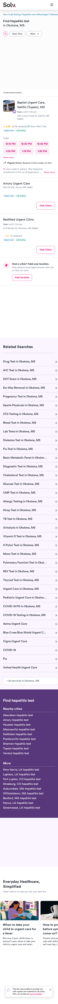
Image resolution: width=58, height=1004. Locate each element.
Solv (5, 14)
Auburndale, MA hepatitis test (22, 788)
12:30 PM (26, 143)
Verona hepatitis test (16, 753)
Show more (49, 172)
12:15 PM (10, 143)
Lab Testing (14, 14)
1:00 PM (10, 151)
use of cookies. (36, 993)
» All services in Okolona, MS (22, 680)
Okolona (54, 14)
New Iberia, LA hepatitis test (21, 769)
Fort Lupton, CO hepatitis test (22, 779)
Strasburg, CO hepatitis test (20, 784)
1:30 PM (42, 151)
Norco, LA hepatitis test (18, 803)
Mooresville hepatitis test (19, 729)
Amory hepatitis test (15, 720)
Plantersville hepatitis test (19, 739)
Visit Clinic (46, 205)
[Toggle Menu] (50, 5)
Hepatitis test (28, 14)
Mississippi (42, 14)
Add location (22, 277)
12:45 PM (42, 143)
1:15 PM (26, 151)
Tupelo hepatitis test (16, 748)
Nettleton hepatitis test (17, 734)
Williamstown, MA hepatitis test (23, 793)
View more (8, 157)
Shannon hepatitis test (17, 743)
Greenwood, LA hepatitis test (21, 807)
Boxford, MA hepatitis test (19, 798)
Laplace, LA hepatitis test (19, 774)
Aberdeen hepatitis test (18, 715)
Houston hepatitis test (16, 724)
